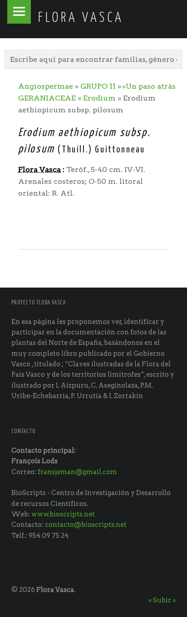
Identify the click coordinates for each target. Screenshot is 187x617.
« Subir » (162, 600)
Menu (19, 12)
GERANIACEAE (47, 98)
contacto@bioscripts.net (86, 525)
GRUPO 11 (98, 86)
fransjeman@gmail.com (77, 472)
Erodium (99, 98)
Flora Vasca (55, 590)
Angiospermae (45, 86)
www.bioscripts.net (63, 514)
